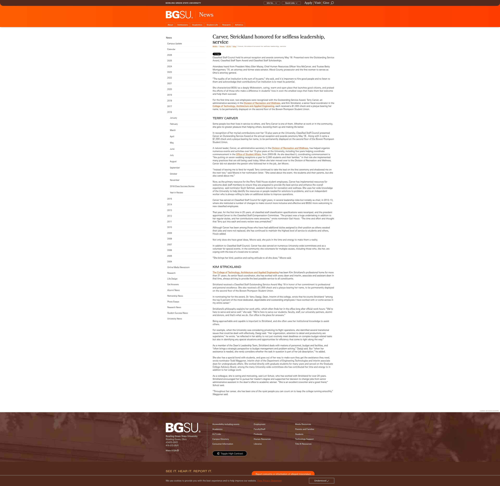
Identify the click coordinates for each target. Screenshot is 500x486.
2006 (169, 250)
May (234, 46)
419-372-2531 (172, 445)
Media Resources (303, 424)
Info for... (270, 3)
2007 (169, 244)
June (172, 149)
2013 (169, 210)
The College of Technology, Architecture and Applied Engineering (246, 272)
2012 (169, 216)
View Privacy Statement (269, 480)
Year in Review (176, 192)
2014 (169, 204)
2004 (169, 261)
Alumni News (173, 290)
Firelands (258, 434)
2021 (169, 83)
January (173, 118)
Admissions (182, 25)
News (222, 46)
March (173, 130)
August (173, 161)
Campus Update (174, 43)
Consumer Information (222, 444)
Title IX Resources (303, 444)
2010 (169, 227)
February (174, 124)
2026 (169, 55)
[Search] (332, 3)
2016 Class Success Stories (182, 186)
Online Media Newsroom (178, 267)
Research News (174, 307)
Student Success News (177, 313)
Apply (308, 3)
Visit (317, 3)
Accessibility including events (225, 424)
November (174, 180)
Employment (259, 424)
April (172, 136)
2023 (169, 72)
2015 (169, 199)
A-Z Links (216, 434)
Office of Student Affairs (248, 154)
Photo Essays (173, 301)
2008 (169, 239)
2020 (169, 89)
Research (226, 25)
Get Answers (173, 284)
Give (326, 3)
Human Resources (262, 439)
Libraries (258, 444)
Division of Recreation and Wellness (262, 103)
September (175, 167)
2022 (169, 78)
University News (174, 318)
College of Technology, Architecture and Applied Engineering (243, 106)
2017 (169, 106)
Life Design (172, 278)
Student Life (212, 25)
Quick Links (290, 3)
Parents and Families (304, 429)
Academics (197, 25)
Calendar (171, 49)
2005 (169, 256)
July (172, 155)
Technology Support (304, 439)
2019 (169, 95)
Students (299, 434)
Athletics (239, 25)
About (170, 25)
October (173, 174)
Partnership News (175, 296)
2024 (169, 66)
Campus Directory (220, 439)
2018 (169, 100)
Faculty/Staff (259, 429)
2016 (228, 46)
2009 (169, 233)
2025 (169, 60)
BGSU (215, 46)
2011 (169, 221)
